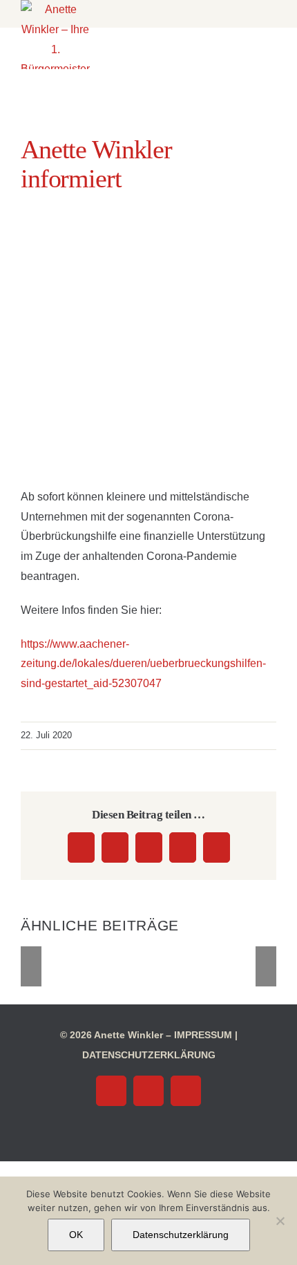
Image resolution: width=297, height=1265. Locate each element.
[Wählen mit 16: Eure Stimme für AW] (91, 965)
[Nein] (280, 1221)
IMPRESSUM (203, 1034)
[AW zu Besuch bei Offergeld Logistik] (148, 965)
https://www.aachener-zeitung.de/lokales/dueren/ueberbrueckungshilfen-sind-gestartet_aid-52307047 (143, 664)
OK (76, 1234)
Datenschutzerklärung (181, 1234)
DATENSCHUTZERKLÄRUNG (148, 1054)
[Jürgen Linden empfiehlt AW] (205, 965)
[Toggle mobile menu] (163, 21)
